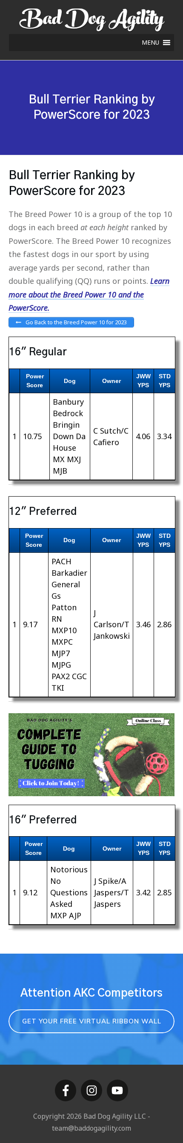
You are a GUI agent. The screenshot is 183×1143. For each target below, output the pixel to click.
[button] (150, 42)
